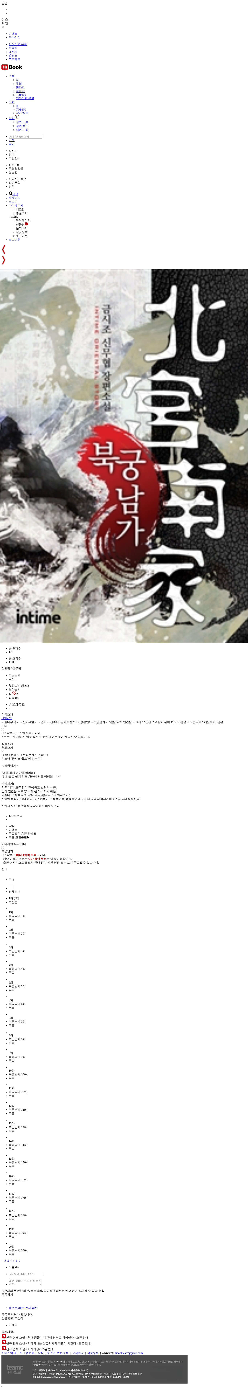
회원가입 (14, 197)
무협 (19, 83)
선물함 (13, 48)
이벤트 (13, 33)
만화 (12, 102)
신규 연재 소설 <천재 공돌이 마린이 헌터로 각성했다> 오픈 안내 (47, 1337)
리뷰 (14, 697)
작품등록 (22, 232)
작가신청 (14, 37)
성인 (12, 118)
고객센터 (78, 1353)
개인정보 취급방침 (31, 1353)
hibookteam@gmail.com (129, 1353)
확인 (4, 869)
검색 (12, 140)
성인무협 (14, 182)
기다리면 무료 (18, 44)
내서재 (13, 51)
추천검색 (14, 158)
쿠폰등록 (14, 59)
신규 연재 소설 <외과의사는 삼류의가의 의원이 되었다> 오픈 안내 (48, 1343)
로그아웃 (22, 235)
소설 (12, 75)
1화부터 (14, 898)
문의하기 (22, 228)
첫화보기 (14, 689)
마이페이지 (16, 205)
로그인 (13, 201)
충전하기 (22, 213)
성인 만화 (22, 129)
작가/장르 (22, 113)
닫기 (12, 144)
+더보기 (6, 718)
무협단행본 (16, 168)
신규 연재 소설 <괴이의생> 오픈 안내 (30, 1349)
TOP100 (21, 94)
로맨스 (20, 91)
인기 (12, 154)
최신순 (13, 902)
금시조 (13, 678)
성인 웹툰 (22, 125)
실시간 (13, 150)
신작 (12, 186)
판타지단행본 (17, 178)
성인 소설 (22, 122)
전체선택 (14, 891)
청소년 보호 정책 (58, 1353)
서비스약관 (8, 1353)
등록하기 (7, 1294)
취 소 (4, 19)
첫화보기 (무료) (19, 685)
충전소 (13, 55)
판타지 (20, 87)
